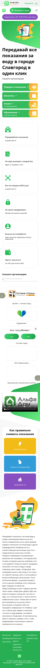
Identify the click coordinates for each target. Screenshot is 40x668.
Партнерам (6, 642)
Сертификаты (32, 635)
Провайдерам (7, 638)
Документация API (32, 639)
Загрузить (29, 3)
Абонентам (6, 635)
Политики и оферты (17, 639)
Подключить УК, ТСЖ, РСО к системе (20, 17)
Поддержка (17, 635)
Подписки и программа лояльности (17, 647)
